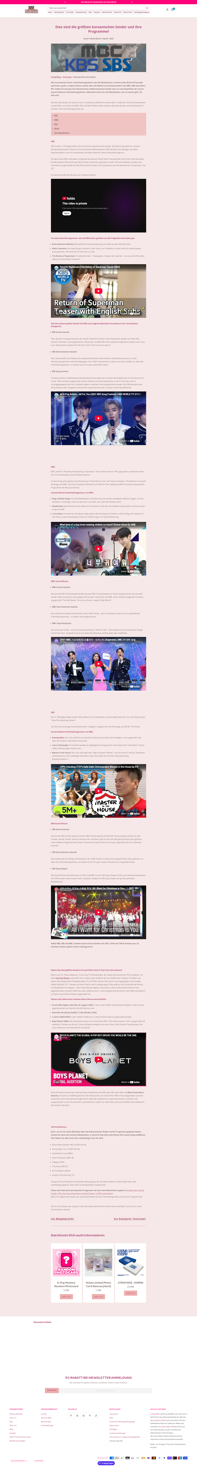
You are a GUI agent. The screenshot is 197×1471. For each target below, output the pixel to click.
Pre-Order (70, 12)
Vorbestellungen (47, 1425)
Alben (50, 12)
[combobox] (97, 8)
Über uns (13, 1425)
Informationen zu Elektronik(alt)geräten (125, 1437)
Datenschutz (114, 1425)
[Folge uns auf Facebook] (71, 1415)
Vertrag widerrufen (116, 1441)
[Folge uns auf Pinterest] (90, 1415)
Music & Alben (46, 1418)
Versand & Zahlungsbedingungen (122, 1421)
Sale (90, 12)
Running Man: (58, 737)
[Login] (167, 9)
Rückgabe (113, 1429)
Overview (67, 77)
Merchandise (59, 12)
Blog (11, 1429)
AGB (111, 1418)
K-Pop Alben (155, 1414)
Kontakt (13, 1433)
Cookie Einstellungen (118, 1433)
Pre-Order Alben (164, 1426)
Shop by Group (81, 12)
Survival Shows (63, 978)
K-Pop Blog (56, 77)
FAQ (11, 1421)
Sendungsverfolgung (141, 12)
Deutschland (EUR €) (18, 1461)
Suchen (44, 1414)
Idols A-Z (13, 1418)
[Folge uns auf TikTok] (96, 1415)
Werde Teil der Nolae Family (20, 1437)
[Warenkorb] (172, 9)
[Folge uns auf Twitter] (77, 1415)
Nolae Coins (127, 12)
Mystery (97, 12)
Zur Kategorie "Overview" (130, 1218)
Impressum (114, 1414)
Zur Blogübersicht (62, 1218)
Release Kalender (16, 1414)
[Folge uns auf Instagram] (83, 1415)
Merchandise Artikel (158, 1420)
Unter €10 (117, 12)
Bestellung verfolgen (17, 1441)
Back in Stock (107, 12)
